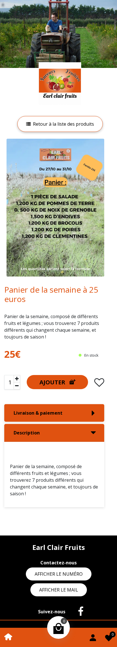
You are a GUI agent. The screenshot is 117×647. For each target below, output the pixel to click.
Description (27, 433)
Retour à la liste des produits (63, 124)
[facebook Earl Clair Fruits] (77, 612)
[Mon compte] (93, 636)
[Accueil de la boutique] (8, 636)
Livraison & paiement (38, 413)
